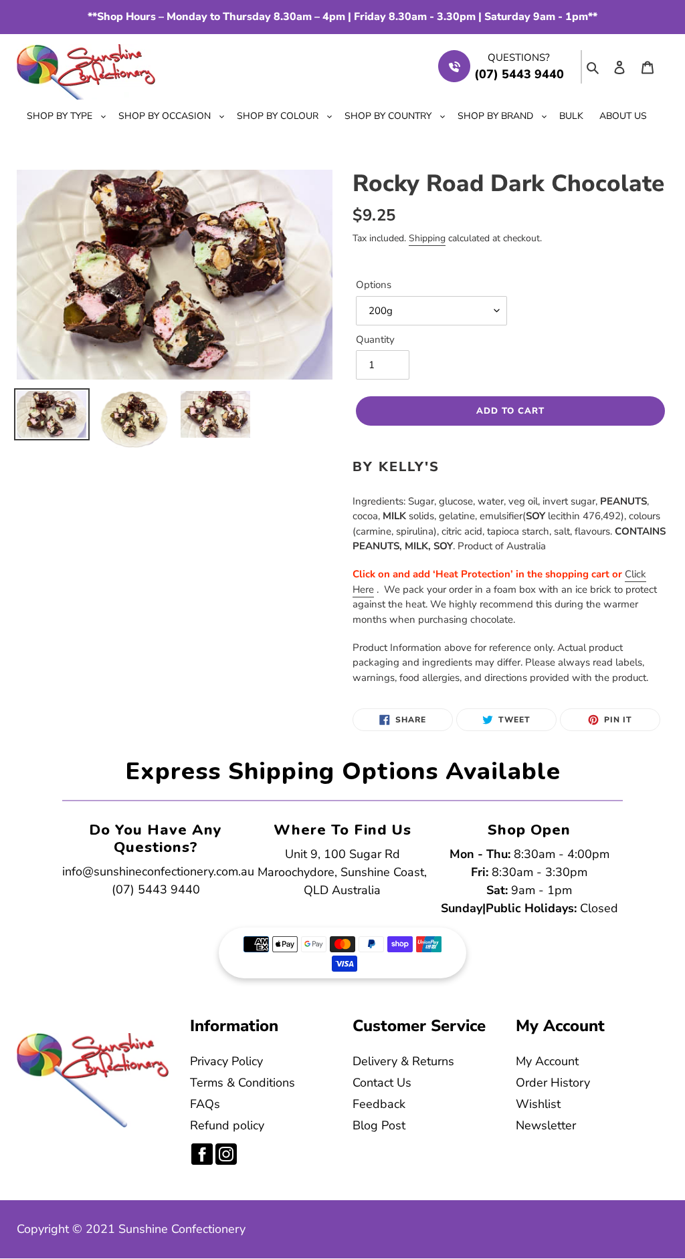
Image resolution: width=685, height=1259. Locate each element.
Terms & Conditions (242, 1083)
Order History (553, 1083)
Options (373, 284)
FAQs (205, 1104)
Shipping (427, 238)
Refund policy (227, 1125)
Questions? (519, 57)
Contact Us (382, 1083)
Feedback (379, 1104)
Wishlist (538, 1104)
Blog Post (379, 1125)
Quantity (375, 339)
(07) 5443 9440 (156, 889)
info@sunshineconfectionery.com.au (158, 871)
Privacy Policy (226, 1061)
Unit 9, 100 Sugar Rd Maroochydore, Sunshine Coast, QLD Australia (342, 872)
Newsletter (546, 1125)
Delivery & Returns (403, 1061)
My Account (547, 1061)
